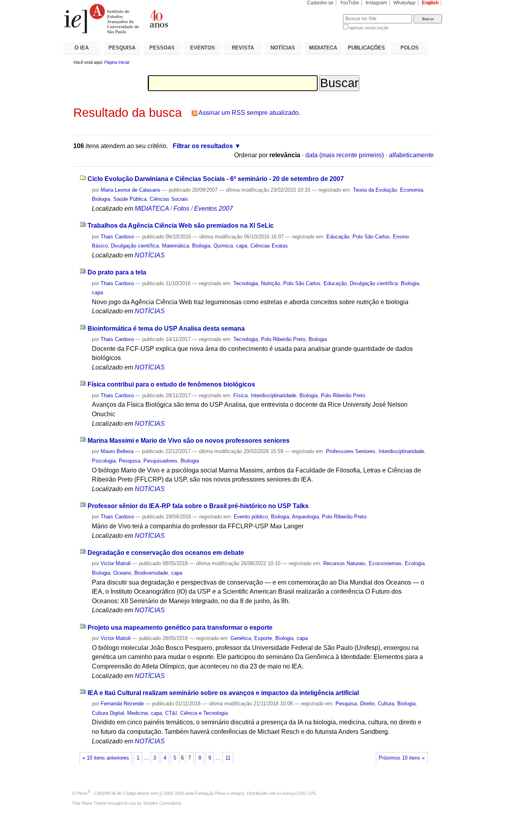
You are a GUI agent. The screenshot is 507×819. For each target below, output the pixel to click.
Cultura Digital (108, 713)
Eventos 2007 (213, 208)
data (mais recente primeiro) (344, 155)
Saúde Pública (130, 199)
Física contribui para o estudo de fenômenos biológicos (171, 384)
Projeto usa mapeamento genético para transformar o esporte (180, 627)
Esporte (263, 638)
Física (240, 395)
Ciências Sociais (169, 199)
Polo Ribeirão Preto (283, 339)
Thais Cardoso (117, 237)
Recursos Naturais (344, 563)
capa (241, 246)
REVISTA (243, 48)
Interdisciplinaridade (273, 395)
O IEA (81, 48)
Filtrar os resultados (203, 146)
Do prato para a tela (117, 272)
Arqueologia (305, 517)
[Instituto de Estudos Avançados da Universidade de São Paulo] (158, 18)
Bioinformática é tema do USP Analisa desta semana (166, 328)
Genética (241, 638)
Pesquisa (129, 461)
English (430, 3)
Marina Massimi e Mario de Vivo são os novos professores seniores (189, 440)
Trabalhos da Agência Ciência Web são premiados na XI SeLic (181, 225)
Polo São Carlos (371, 237)
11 (228, 758)
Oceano (122, 573)
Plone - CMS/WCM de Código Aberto (113, 793)
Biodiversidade (151, 573)
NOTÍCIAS (283, 48)
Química (223, 246)
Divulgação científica (135, 246)
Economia (411, 190)
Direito (367, 704)
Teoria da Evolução (375, 190)
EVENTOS (202, 48)
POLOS (409, 48)
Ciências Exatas (269, 246)
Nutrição (270, 283)
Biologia (101, 199)
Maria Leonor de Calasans (130, 190)
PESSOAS (162, 48)
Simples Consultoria (162, 803)
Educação (337, 237)
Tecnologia (245, 283)
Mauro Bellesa (117, 451)
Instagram (376, 3)
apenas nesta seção (369, 27)
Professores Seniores (350, 451)
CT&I (171, 713)
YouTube (349, 3)
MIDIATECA (323, 48)
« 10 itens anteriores (105, 758)
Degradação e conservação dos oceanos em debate (166, 552)
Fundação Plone (210, 793)
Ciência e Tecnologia (204, 713)
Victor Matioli (116, 563)
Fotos (181, 208)
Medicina (137, 713)
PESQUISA (122, 48)
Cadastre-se (320, 3)
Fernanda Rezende (122, 704)
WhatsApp (404, 3)
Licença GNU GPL (298, 793)
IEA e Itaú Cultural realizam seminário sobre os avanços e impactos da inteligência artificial (223, 692)
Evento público (251, 517)
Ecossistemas (385, 563)
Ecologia (415, 563)
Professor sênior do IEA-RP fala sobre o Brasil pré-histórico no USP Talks (198, 506)
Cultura (386, 704)
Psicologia (104, 461)
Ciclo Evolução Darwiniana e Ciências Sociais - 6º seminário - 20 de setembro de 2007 (216, 178)
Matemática (175, 246)
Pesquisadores (160, 461)
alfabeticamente (411, 155)
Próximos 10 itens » (402, 758)
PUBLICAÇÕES (366, 48)
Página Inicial (116, 62)
